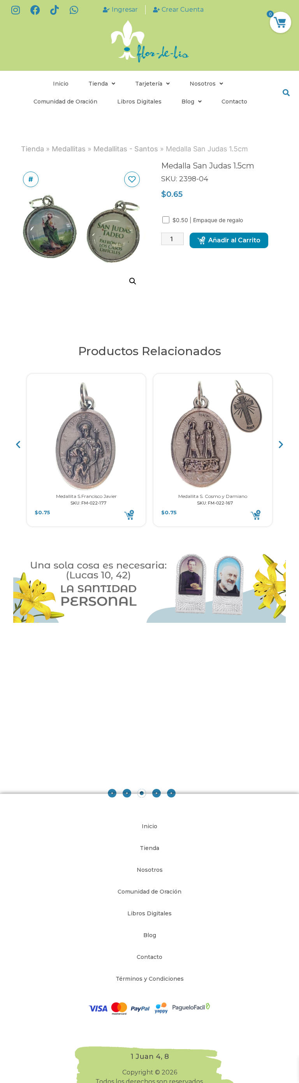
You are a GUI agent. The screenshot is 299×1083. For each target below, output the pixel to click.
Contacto (234, 101)
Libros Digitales (139, 101)
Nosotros (203, 83)
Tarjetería (148, 83)
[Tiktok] (54, 9)
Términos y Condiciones (150, 978)
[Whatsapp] (74, 9)
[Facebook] (35, 9)
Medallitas (69, 149)
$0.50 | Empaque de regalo (208, 220)
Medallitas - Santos (125, 149)
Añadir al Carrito (234, 240)
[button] (286, 92)
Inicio (61, 83)
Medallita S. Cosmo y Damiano (212, 496)
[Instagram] (15, 9)
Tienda (98, 83)
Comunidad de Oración (65, 101)
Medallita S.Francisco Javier (86, 496)
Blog (187, 101)
